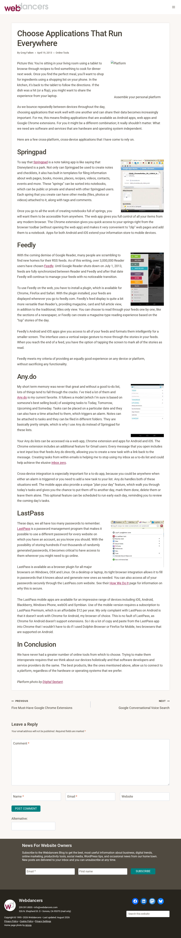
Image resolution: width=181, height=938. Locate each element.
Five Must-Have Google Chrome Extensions (41, 705)
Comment (21, 743)
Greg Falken (27, 52)
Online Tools (62, 52)
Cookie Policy (26, 921)
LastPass (23, 528)
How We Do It (119, 583)
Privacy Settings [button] (43, 921)
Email (72, 796)
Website (127, 796)
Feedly (48, 266)
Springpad (40, 162)
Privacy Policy (11, 921)
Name (18, 796)
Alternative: (19, 818)
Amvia (28, 925)
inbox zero (58, 462)
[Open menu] (173, 7)
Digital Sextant (53, 682)
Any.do (22, 397)
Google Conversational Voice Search (144, 705)
